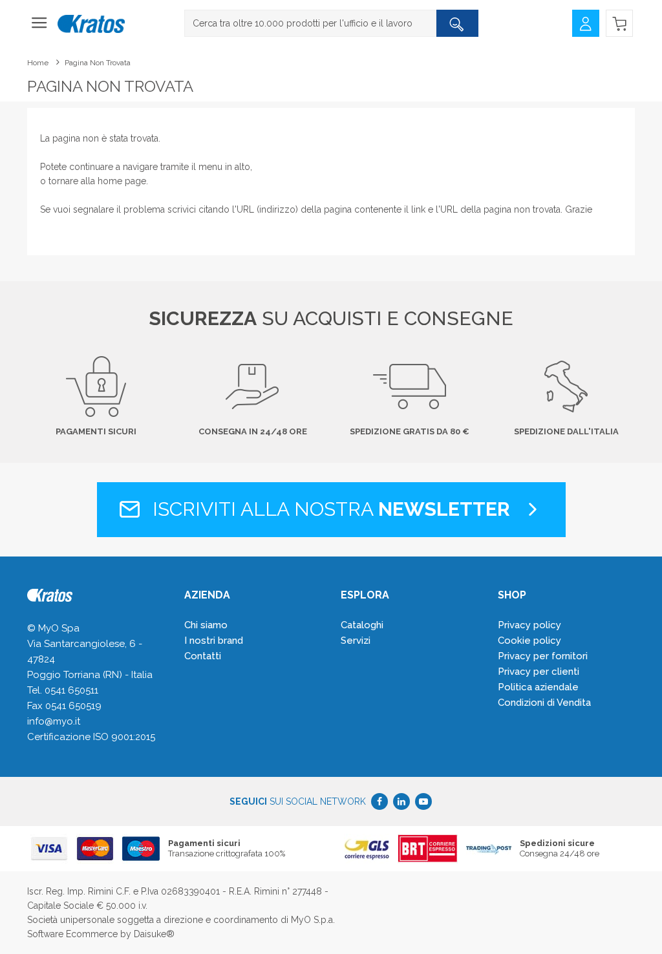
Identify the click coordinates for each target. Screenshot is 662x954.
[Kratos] (91, 24)
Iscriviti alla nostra (328, 509)
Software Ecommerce (72, 934)
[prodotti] (39, 27)
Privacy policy (529, 625)
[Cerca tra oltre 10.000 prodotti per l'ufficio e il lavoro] (457, 23)
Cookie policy (529, 640)
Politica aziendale (538, 687)
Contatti (202, 656)
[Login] (586, 22)
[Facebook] (379, 801)
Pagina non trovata (98, 62)
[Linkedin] (401, 801)
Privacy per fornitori (543, 656)
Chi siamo (206, 625)
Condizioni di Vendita (544, 702)
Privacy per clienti (538, 671)
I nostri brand (213, 640)
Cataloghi (362, 625)
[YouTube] (423, 801)
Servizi (355, 640)
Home (37, 62)
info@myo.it (53, 721)
